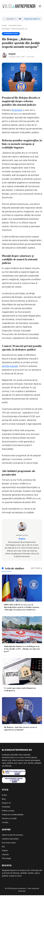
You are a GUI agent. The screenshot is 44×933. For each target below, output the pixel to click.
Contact (5, 822)
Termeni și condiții (9, 818)
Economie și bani (15, 25)
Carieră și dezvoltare (10, 839)
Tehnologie (6, 858)
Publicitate (6, 807)
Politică (5, 851)
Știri (3, 847)
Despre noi (6, 803)
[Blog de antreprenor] (19, 6)
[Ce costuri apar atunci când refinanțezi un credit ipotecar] (22, 671)
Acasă (4, 25)
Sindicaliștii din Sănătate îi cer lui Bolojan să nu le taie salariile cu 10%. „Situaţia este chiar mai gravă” (22, 649)
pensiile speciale (10, 366)
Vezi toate (36, 568)
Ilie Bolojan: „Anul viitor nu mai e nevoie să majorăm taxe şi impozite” (20, 728)
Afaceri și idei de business (12, 835)
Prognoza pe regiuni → (32, 18)
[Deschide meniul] (40, 6)
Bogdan (12, 54)
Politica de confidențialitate (12, 815)
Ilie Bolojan (17, 110)
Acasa (4, 795)
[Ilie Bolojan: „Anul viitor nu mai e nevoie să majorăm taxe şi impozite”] (22, 710)
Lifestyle (5, 854)
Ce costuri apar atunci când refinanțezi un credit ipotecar (20, 689)
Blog (4, 799)
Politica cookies (8, 811)
